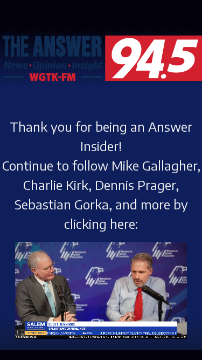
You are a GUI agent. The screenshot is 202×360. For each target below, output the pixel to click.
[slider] (84, 304)
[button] (32, 321)
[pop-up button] (178, 321)
